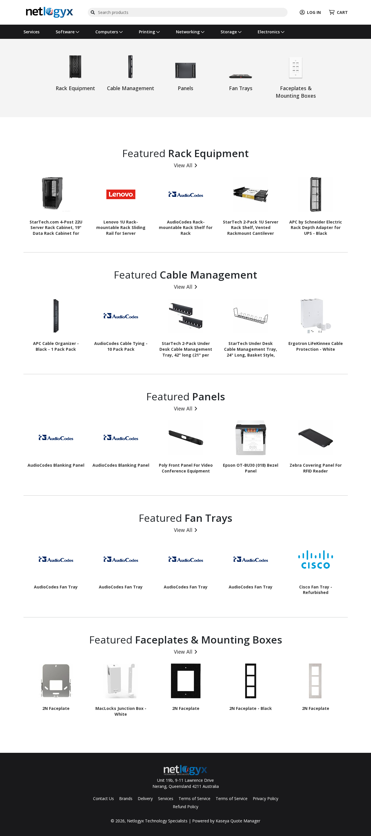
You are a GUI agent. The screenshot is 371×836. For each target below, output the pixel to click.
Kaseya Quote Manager (238, 821)
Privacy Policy (265, 798)
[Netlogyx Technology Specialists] (49, 11)
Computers (107, 31)
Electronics (269, 31)
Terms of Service (194, 798)
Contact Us (103, 798)
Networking (188, 31)
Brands (125, 798)
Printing (147, 31)
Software (66, 31)
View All (183, 165)
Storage (229, 31)
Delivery (145, 798)
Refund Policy (185, 806)
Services (31, 31)
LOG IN (314, 12)
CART (342, 12)
